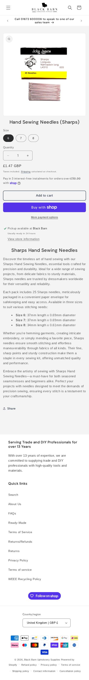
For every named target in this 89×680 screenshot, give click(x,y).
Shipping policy (20, 671)
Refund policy (29, 665)
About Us (14, 504)
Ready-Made (17, 522)
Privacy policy (49, 665)
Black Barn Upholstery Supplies (42, 659)
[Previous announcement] (7, 20)
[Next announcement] (81, 20)
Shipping (26, 171)
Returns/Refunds (20, 541)
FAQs (12, 513)
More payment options (44, 217)
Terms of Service (20, 532)
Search (13, 494)
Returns (13, 551)
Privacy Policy (18, 560)
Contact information (44, 671)
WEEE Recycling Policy (24, 579)
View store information (24, 239)
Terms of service (20, 569)
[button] (8, 7)
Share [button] (11, 408)
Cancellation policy (70, 671)
